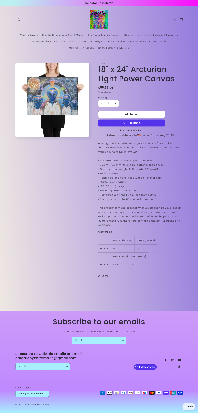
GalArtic (27, 404)
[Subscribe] (123, 340)
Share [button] (105, 275)
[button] (18, 19)
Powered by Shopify (40, 404)
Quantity (102, 97)
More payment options (131, 130)
